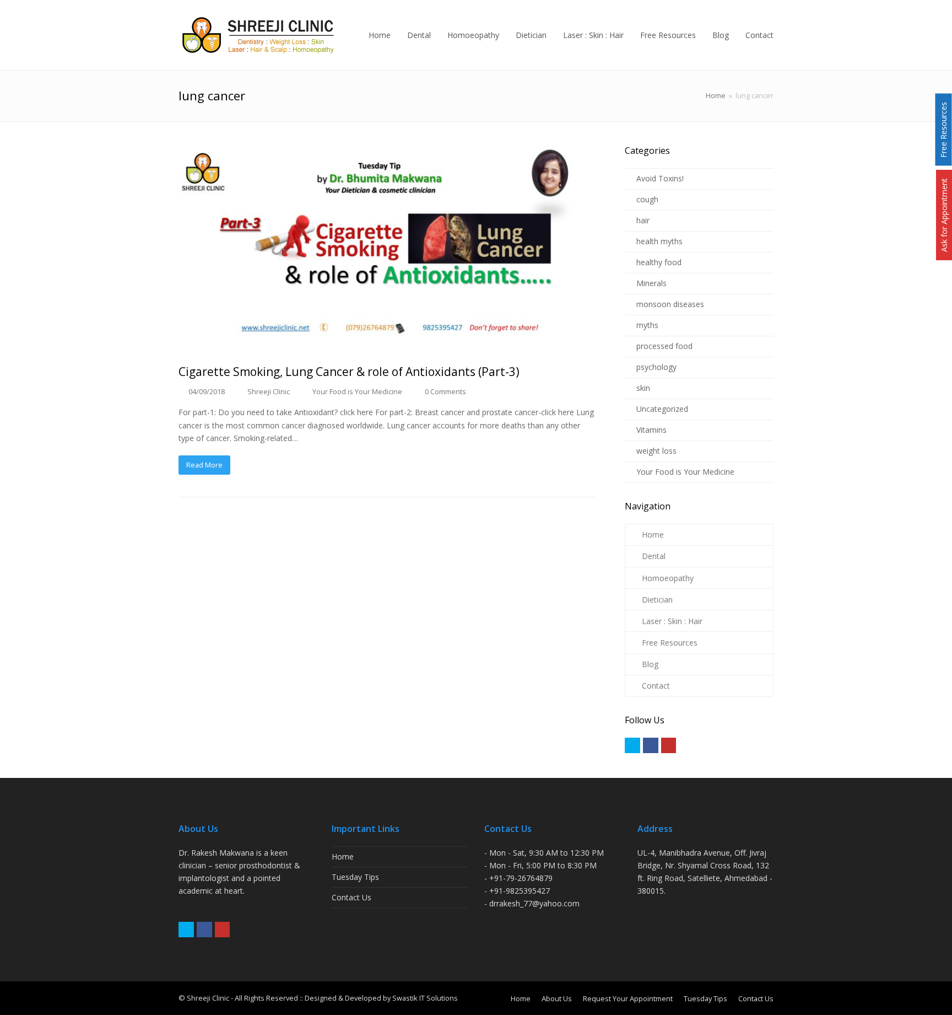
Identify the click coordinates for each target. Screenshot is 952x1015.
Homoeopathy (668, 578)
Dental (654, 556)
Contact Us (351, 897)
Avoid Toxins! (660, 178)
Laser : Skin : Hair (672, 621)
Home (716, 95)
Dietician (657, 599)
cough (647, 199)
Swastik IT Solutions (425, 998)
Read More (204, 465)
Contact (656, 685)
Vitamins (651, 430)
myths (647, 325)
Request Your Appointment (628, 998)
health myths (659, 241)
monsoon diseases (670, 304)
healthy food (658, 262)
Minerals (651, 283)
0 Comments (445, 391)
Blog (650, 664)
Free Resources (669, 642)
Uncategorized (662, 409)
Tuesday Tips (355, 877)
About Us (557, 998)
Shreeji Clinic (268, 391)
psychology (656, 367)
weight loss (656, 450)
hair (643, 220)
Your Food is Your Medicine (357, 391)
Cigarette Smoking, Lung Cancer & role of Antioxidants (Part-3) (349, 371)
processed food (664, 346)
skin (643, 388)
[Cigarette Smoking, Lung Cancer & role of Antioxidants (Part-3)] (386, 248)
